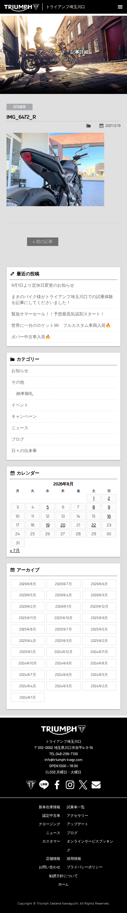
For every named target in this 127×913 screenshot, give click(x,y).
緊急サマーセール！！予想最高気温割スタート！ (58, 313)
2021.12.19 (113, 125)
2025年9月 (99, 618)
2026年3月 (99, 595)
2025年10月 (63, 618)
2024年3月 (63, 686)
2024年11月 (99, 651)
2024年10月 (28, 663)
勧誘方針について (63, 876)
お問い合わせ (49, 867)
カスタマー (51, 841)
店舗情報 (53, 858)
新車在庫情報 (49, 807)
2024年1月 (28, 697)
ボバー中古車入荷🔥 (30, 336)
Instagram (70, 785)
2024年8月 (99, 663)
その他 (17, 382)
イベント (19, 404)
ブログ (17, 439)
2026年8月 (27, 584)
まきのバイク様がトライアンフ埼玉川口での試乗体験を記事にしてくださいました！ (62, 299)
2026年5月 (27, 595)
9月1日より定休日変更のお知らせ (42, 285)
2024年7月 (27, 674)
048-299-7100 (67, 754)
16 (109, 516)
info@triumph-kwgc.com (63, 759)
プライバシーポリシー (85, 867)
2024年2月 (99, 686)
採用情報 (74, 858)
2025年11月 (27, 618)
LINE (44, 785)
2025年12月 (99, 606)
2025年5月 (99, 629)
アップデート (77, 824)
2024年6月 (63, 674)
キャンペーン (24, 416)
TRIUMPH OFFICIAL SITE (31, 785)
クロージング (49, 824)
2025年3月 (63, 640)
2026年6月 (99, 584)
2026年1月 (63, 606)
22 (94, 524)
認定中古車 (51, 815)
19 (47, 524)
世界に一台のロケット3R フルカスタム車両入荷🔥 (61, 325)
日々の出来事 (24, 450)
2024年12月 (63, 651)
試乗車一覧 (76, 807)
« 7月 (15, 550)
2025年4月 (27, 640)
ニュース (19, 427)
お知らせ (19, 370)
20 (63, 524)
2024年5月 (99, 674)
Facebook (57, 785)
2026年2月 (27, 606)
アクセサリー (77, 815)
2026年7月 (63, 584)
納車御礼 (24, 393)
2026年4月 (63, 595)
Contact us (96, 785)
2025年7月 (63, 629)
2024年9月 (63, 663)
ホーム (63, 884)
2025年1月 (28, 651)
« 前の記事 (43, 241)
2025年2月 (99, 640)
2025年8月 (27, 629)
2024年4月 (27, 686)
